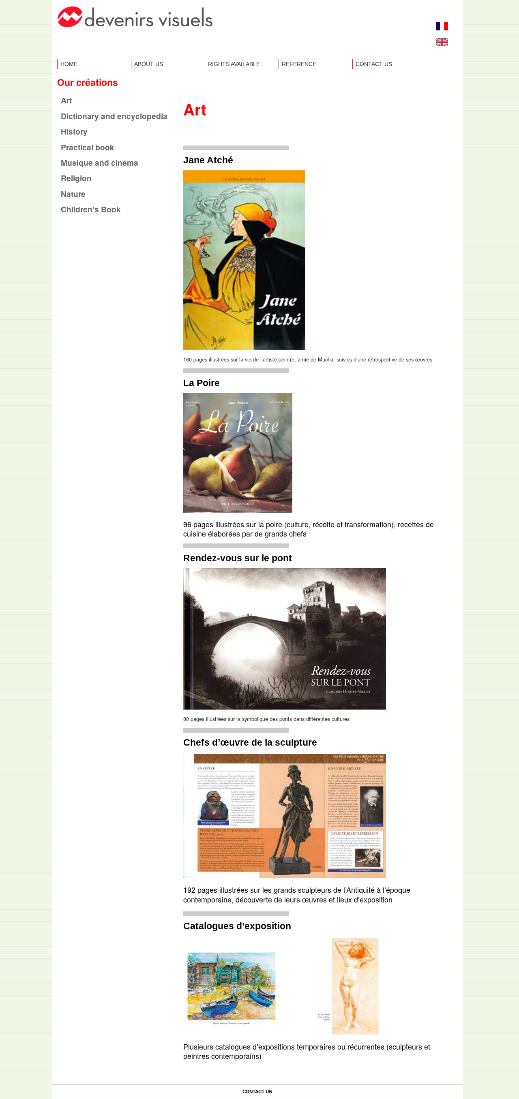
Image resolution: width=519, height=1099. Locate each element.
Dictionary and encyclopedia (114, 116)
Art (66, 100)
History (74, 131)
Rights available (234, 64)
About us (148, 64)
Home (68, 64)
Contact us (374, 64)
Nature (73, 193)
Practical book (87, 147)
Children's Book (91, 209)
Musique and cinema (99, 162)
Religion (76, 178)
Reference (299, 64)
